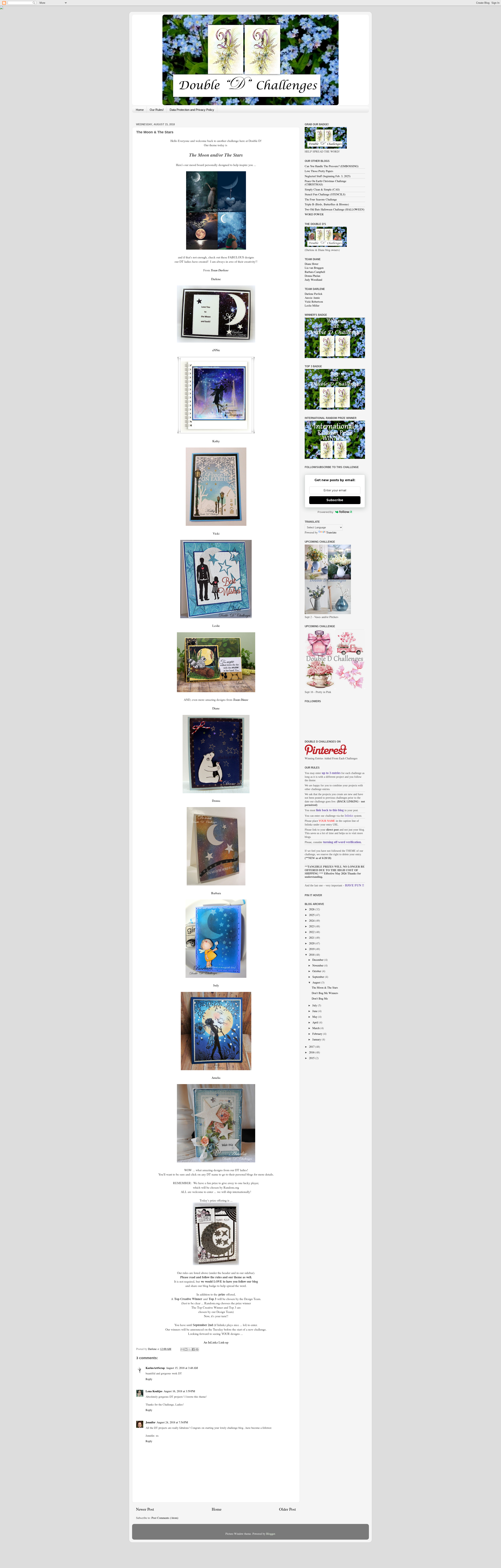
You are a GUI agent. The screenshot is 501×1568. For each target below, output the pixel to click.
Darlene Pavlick (313, 294)
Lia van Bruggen (314, 268)
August (316, 982)
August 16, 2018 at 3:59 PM (179, 1391)
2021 (312, 937)
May (315, 1017)
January (317, 1039)
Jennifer (150, 1422)
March (316, 1028)
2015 (312, 1058)
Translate (331, 532)
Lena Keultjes (154, 1391)
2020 (312, 943)
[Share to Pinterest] (197, 1349)
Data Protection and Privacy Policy (192, 109)
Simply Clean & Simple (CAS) (322, 189)
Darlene (216, 279)
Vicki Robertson (314, 301)
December (318, 960)
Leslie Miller (312, 305)
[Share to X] (190, 1349)
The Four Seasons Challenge (321, 199)
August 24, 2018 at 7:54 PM (172, 1422)
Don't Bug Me (320, 998)
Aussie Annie (312, 298)
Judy (216, 985)
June (315, 1011)
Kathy (216, 441)
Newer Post (145, 1509)
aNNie (216, 350)
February (317, 1034)
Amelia (216, 1077)
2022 (312, 932)
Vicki (216, 533)
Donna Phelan (312, 276)
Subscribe (334, 500)
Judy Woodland (313, 279)
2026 (312, 909)
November (318, 965)
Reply (149, 1379)
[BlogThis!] (186, 1349)
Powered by (325, 511)
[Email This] (182, 1349)
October (317, 971)
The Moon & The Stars (325, 987)
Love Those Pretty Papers (319, 171)
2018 (312, 954)
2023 (312, 926)
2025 (312, 915)
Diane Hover (311, 264)
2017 (312, 1046)
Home (140, 109)
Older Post (287, 1509)
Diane (216, 708)
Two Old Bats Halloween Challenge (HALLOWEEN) (334, 209)
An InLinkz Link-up (216, 1342)
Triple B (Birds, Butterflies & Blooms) (327, 204)
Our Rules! (157, 109)
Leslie (216, 625)
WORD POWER (314, 214)
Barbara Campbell (315, 272)
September (318, 977)
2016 (312, 1052)
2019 (312, 949)
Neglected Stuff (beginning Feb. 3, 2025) (328, 176)
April (315, 1022)
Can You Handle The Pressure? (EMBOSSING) (332, 166)
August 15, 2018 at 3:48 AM (182, 1368)
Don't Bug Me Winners (325, 993)
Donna (216, 800)
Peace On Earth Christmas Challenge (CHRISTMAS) (325, 182)
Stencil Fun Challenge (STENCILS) (325, 194)
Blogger (270, 1534)
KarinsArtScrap (155, 1368)
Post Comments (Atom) (164, 1518)
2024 (312, 920)
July (315, 1005)
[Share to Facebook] (193, 1349)
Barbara (216, 893)
